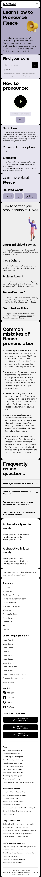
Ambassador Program (11, 606)
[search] (35, 65)
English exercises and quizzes (13, 850)
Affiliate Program (9, 610)
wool (8, 196)
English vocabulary (22, 837)
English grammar (26, 834)
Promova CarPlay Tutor (10, 798)
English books (29, 853)
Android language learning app (13, 750)
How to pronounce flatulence (16, 534)
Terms (23, 870)
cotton (30, 196)
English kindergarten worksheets (14, 859)
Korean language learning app (12, 779)
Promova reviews (9, 602)
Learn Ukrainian (9, 682)
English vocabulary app (10, 782)
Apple (8, 70)
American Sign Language (13, 678)
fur (18, 196)
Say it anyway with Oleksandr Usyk (14, 795)
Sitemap (6, 629)
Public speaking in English (11, 805)
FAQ (4, 625)
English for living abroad (29, 830)
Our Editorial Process (11, 595)
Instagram (11, 693)
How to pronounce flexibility (15, 561)
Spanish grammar (8, 837)
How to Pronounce (27, 572)
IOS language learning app (11, 753)
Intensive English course (11, 830)
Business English (8, 824)
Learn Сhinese (8, 663)
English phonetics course (11, 834)
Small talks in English (28, 808)
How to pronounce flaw (13, 537)
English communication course (13, 801)
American (22, 316)
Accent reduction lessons (11, 808)
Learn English (8, 640)
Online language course (28, 847)
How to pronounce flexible (14, 563)
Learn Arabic (8, 670)
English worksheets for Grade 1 (13, 863)
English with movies (21, 827)
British (29, 316)
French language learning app (12, 769)
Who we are (7, 591)
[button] (20, 483)
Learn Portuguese (10, 667)
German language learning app (13, 773)
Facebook (10, 697)
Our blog (6, 587)
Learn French (8, 648)
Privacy (28, 870)
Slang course (20, 824)
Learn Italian (7, 655)
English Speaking (8, 814)
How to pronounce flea (13, 539)
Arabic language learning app (12, 763)
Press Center (8, 618)
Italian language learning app (12, 776)
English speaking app (27, 782)
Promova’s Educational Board (14, 599)
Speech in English (9, 811)
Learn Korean (8, 659)
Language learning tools (11, 847)
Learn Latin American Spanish (14, 674)
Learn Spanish (8, 644)
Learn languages (8, 572)
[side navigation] (37, 4)
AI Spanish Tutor (20, 792)
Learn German (8, 651)
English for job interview (24, 811)
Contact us (7, 622)
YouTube (10, 707)
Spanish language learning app (13, 760)
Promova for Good (10, 614)
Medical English (8, 827)
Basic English (30, 824)
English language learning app (13, 757)
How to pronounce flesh (13, 558)
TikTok (9, 702)
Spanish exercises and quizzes (13, 853)
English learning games (10, 856)
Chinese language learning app (13, 766)
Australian (6, 318)
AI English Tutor (8, 792)
